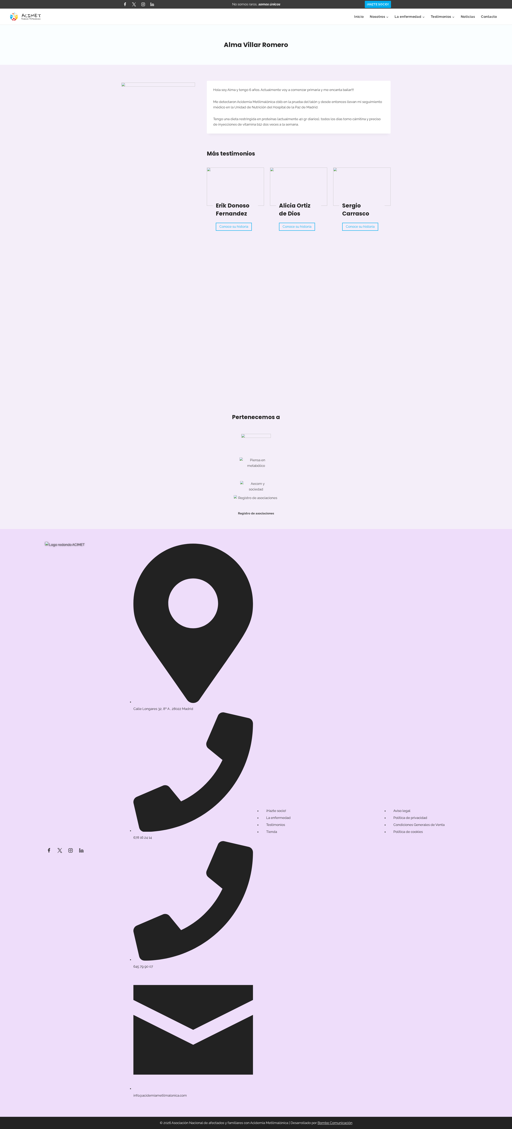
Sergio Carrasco (355, 210)
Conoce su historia (234, 227)
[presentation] (235, 187)
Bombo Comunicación (335, 1123)
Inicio (359, 17)
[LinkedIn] (152, 4)
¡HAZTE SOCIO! (378, 4)
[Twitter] (134, 4)
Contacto (489, 17)
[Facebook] (125, 4)
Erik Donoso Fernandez (232, 210)
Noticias (468, 17)
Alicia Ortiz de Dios (294, 210)
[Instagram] (143, 4)
